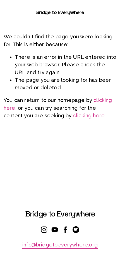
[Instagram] (44, 229)
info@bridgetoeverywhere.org (60, 245)
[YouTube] (54, 229)
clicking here (89, 115)
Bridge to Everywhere (60, 12)
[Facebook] (65, 229)
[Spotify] (76, 229)
